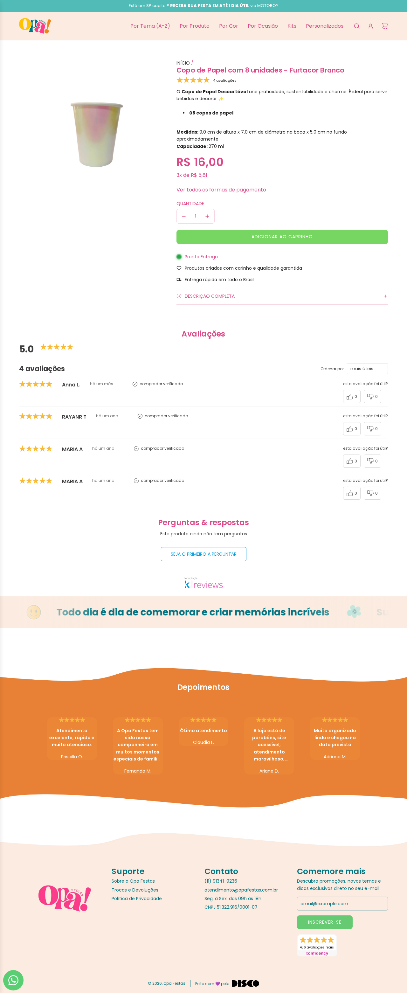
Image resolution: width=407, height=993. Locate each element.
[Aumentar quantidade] (207, 216)
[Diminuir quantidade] (184, 216)
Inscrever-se (324, 922)
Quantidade (190, 203)
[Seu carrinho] (385, 26)
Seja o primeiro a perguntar (204, 554)
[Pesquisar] (357, 26)
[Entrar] (371, 26)
